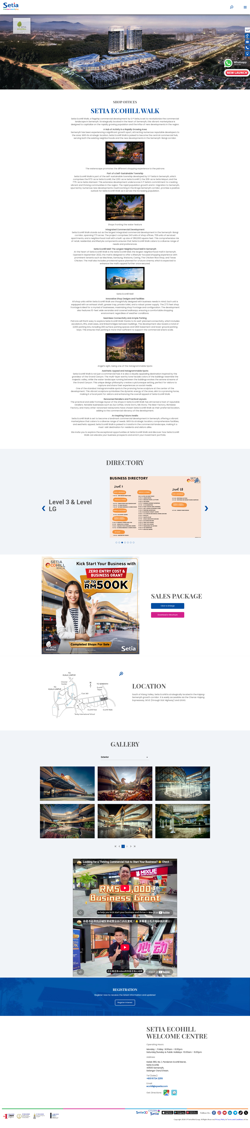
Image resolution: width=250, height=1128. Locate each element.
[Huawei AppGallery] (192, 1112)
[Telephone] (247, 48)
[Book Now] (237, 73)
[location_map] (121, 674)
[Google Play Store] (180, 1112)
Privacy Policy (220, 1120)
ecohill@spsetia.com (157, 1086)
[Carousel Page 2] (119, 542)
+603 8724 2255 (154, 1078)
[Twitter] (245, 1114)
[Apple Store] (168, 1112)
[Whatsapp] (237, 63)
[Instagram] (219, 1114)
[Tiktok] (240, 1114)
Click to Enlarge (168, 605)
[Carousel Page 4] (125, 542)
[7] (197, 481)
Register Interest (125, 1002)
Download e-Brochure (168, 614)
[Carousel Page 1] (116, 542)
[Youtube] (224, 1114)
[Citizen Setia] (247, 30)
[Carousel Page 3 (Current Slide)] (122, 542)
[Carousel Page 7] (134, 542)
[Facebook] (214, 1114)
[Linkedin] (230, 1114)
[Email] (247, 42)
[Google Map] (247, 54)
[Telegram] (235, 1114)
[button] (123, 87)
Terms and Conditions (235, 1120)
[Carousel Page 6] (131, 542)
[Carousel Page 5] (128, 542)
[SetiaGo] (155, 1112)
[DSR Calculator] (247, 36)
